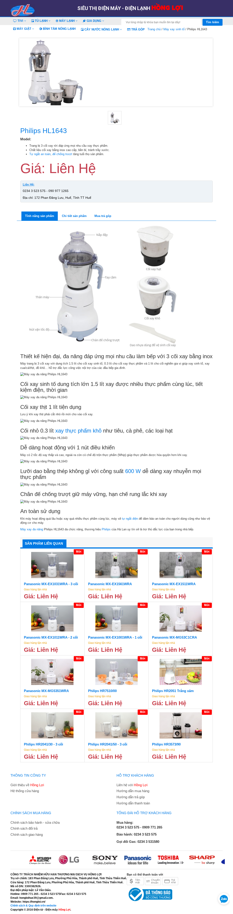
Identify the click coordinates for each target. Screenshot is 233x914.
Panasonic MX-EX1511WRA (174, 584)
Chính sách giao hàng (26, 834)
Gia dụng (94, 21)
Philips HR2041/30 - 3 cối (43, 744)
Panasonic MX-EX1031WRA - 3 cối (51, 584)
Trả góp (137, 29)
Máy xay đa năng (31, 529)
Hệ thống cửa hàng (24, 791)
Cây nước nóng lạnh (102, 29)
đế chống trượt (62, 154)
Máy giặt (24, 28)
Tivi (20, 21)
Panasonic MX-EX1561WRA (110, 584)
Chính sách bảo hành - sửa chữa (35, 822)
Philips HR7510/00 (102, 691)
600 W (133, 471)
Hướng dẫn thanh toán (133, 803)
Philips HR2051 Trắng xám (173, 691)
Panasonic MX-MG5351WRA (46, 691)
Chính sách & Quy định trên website (33, 905)
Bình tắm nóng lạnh (59, 28)
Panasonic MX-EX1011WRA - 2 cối (51, 637)
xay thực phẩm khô (78, 431)
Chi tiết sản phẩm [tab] (74, 216)
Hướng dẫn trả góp (130, 797)
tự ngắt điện (130, 518)
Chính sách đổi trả (24, 828)
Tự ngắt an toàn (40, 154)
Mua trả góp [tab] (102, 216)
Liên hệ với (131, 785)
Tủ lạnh (41, 21)
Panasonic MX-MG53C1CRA (174, 637)
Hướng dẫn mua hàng (132, 791)
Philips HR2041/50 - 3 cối (107, 744)
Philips (106, 529)
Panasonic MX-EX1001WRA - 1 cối (115, 637)
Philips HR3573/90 (166, 744)
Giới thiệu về (27, 785)
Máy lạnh (67, 21)
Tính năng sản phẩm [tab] (39, 216)
